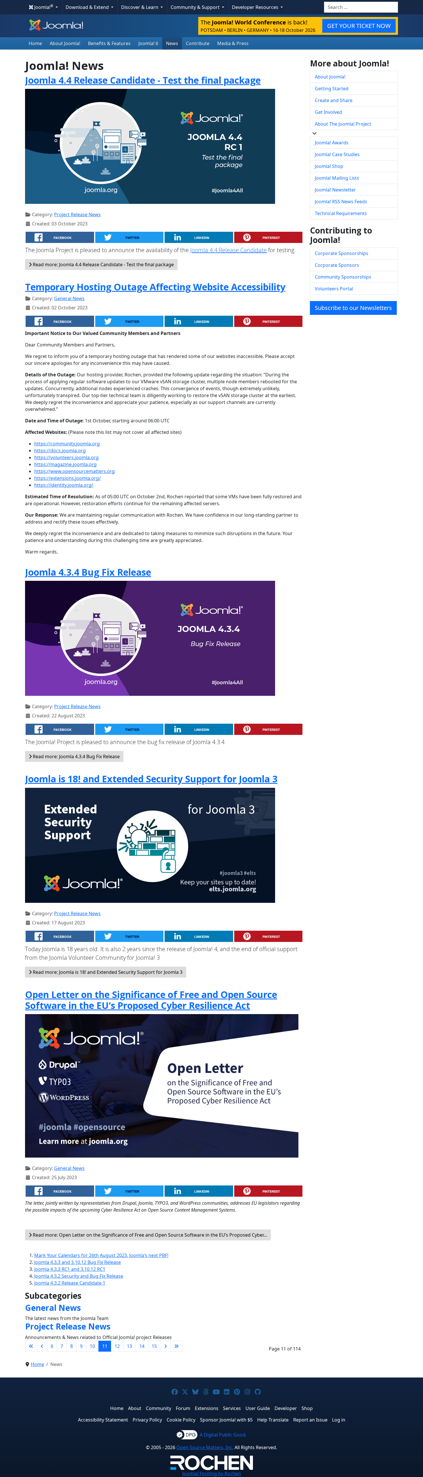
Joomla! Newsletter (335, 190)
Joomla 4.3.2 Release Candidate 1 (69, 1283)
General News (69, 298)
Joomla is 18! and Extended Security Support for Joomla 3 (151, 779)
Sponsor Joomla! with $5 (226, 1420)
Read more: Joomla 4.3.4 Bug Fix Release (76, 756)
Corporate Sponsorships (341, 253)
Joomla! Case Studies (337, 154)
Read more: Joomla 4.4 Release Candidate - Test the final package (103, 264)
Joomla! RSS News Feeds (341, 201)
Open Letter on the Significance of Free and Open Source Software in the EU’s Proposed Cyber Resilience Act (151, 1000)
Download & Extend (88, 7)
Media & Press (233, 43)
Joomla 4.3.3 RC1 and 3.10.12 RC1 (69, 1269)
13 (129, 1346)
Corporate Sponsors (337, 265)
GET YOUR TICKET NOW (359, 26)
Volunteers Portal (334, 289)
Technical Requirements (341, 213)
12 (117, 1346)
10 (92, 1346)
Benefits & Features (109, 43)
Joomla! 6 (148, 43)
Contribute (197, 43)
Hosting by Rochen (211, 1473)
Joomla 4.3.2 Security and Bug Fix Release (78, 1276)
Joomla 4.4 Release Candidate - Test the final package (143, 80)
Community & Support (196, 7)
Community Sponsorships (343, 277)
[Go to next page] (165, 1346)
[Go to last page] (176, 1346)
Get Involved (328, 112)
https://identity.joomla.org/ (63, 485)
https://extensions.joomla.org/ (67, 478)
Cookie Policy (181, 1420)
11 (104, 1346)
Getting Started (331, 88)
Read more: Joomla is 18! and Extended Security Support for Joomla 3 (107, 972)
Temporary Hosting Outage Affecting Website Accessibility (155, 287)
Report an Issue (310, 1420)
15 (154, 1346)
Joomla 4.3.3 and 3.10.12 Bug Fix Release (77, 1262)
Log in (338, 1420)
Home (35, 43)
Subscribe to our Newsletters (353, 308)
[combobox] (361, 7)
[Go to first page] (31, 1346)
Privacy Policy (147, 1420)
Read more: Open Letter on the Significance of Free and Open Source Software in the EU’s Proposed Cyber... (149, 1235)
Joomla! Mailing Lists (337, 178)
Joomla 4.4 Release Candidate (228, 250)
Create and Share (333, 100)
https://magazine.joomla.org (65, 464)
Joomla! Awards (331, 142)
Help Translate (273, 1420)
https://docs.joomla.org (60, 450)
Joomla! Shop (329, 166)
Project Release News (77, 214)
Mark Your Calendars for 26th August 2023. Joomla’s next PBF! (101, 1255)
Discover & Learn (140, 7)
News (172, 43)
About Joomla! (65, 43)
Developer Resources (255, 7)
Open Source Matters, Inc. (204, 1447)
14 (141, 1346)
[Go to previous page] (42, 1346)
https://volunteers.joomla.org (66, 457)
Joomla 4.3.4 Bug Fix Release (88, 572)
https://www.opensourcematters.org (74, 471)
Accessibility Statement (103, 1420)
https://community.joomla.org (67, 443)
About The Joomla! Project (343, 124)
